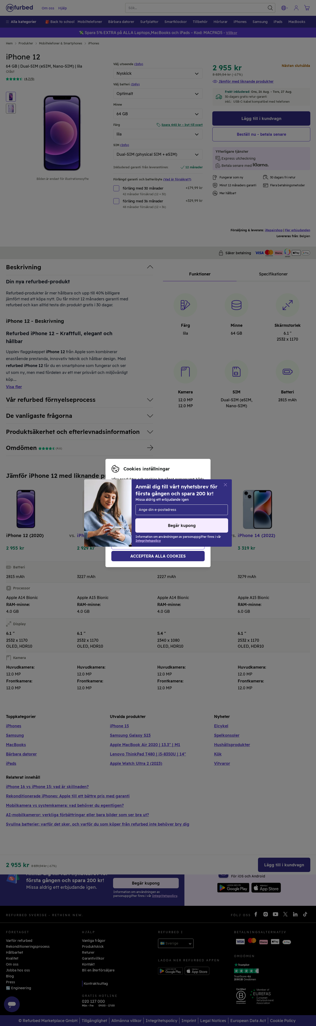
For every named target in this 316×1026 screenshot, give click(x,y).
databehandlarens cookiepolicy (175, 521)
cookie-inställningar (129, 515)
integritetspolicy (126, 521)
